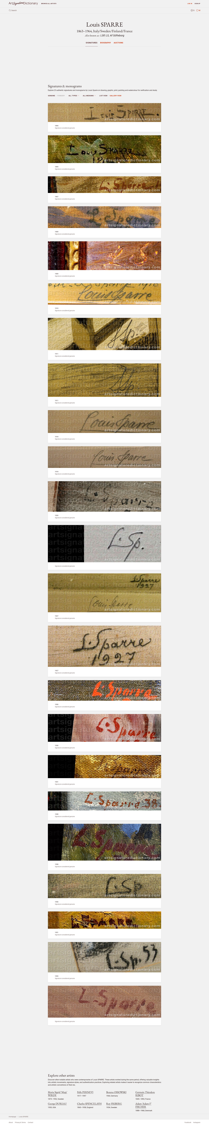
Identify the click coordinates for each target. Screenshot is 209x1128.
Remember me (78, 570)
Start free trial (123, 581)
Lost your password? (77, 587)
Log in (85, 575)
